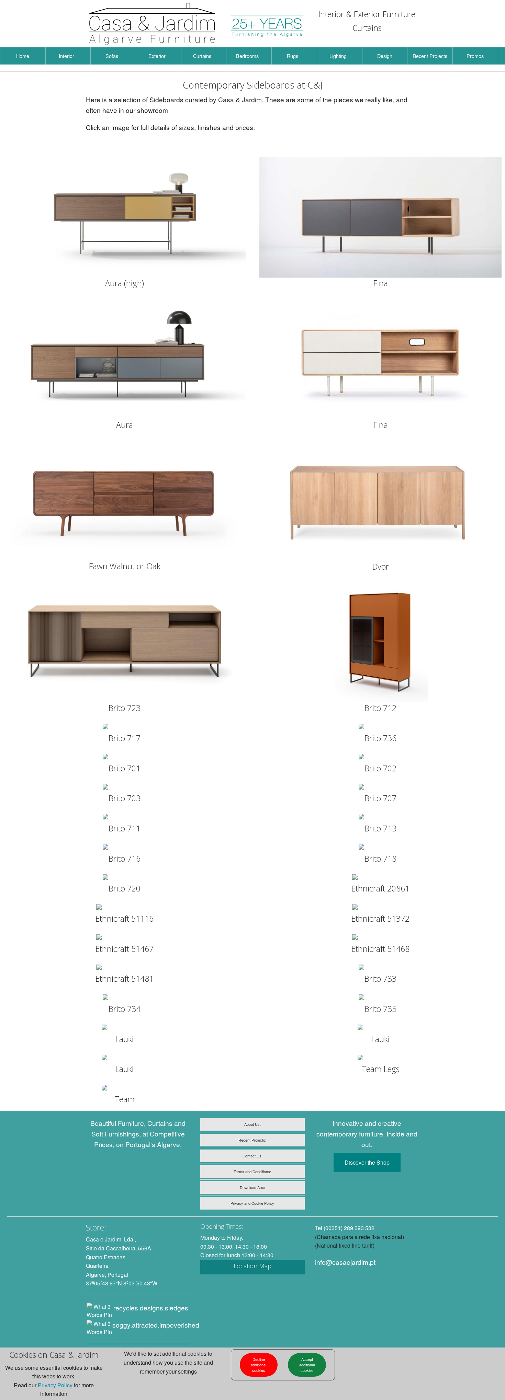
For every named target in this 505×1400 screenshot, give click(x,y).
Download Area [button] (252, 1187)
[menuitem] (22, 56)
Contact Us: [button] (252, 1155)
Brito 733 (380, 978)
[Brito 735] (380, 998)
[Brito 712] (380, 642)
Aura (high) (124, 283)
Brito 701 (125, 768)
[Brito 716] (124, 848)
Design (384, 55)
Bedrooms (247, 55)
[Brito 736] (380, 728)
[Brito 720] (124, 878)
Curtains (202, 55)
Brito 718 (380, 858)
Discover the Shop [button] (367, 1162)
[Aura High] (124, 217)
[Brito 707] (380, 788)
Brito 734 (125, 1008)
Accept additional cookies (307, 1364)
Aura (124, 424)
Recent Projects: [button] (252, 1140)
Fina (380, 283)
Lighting (338, 55)
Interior (66, 55)
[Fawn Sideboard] (124, 500)
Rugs (292, 55)
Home (22, 55)
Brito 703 (125, 798)
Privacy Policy (55, 1385)
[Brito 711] (124, 818)
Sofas (111, 55)
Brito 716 (125, 858)
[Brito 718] (380, 848)
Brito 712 (380, 707)
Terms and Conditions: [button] (252, 1171)
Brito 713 (380, 828)
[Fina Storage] (380, 217)
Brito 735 (380, 1008)
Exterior (157, 55)
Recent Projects (430, 55)
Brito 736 (380, 738)
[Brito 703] (124, 788)
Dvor (380, 566)
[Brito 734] (124, 998)
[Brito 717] (124, 728)
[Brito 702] (380, 758)
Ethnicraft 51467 (125, 948)
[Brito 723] (124, 642)
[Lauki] (124, 1029)
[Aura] (124, 359)
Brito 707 (380, 798)
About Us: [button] (252, 1124)
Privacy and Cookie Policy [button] (252, 1203)
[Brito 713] (380, 818)
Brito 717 (125, 738)
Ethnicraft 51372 (380, 918)
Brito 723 (125, 707)
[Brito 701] (124, 758)
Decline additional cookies (258, 1364)
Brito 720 (125, 888)
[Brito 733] (380, 968)
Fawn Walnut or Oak (124, 566)
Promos (475, 55)
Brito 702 (380, 768)
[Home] (152, 24)
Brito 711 (125, 828)
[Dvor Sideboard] (380, 500)
